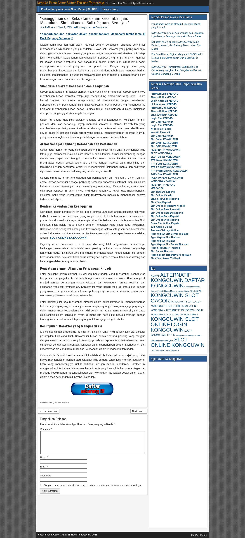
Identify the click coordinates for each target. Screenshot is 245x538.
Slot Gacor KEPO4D (162, 121)
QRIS (171, 341)
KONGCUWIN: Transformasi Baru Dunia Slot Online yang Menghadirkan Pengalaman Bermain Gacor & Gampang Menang (176, 70)
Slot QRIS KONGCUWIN (164, 146)
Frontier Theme (199, 535)
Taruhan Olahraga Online (164, 230)
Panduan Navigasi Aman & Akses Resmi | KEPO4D (69, 9)
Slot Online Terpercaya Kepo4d (168, 205)
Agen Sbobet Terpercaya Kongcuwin (171, 254)
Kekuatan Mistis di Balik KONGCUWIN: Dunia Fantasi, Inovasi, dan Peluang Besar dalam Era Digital (176, 45)
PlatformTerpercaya (159, 341)
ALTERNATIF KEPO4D (163, 184)
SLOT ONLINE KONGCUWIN (177, 342)
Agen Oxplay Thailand (163, 240)
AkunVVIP (155, 276)
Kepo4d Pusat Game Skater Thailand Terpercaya (71, 3)
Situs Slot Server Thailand (165, 258)
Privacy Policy (110, 9)
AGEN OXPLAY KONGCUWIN (167, 177)
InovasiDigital (183, 291)
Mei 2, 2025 (65, 27)
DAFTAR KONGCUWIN (178, 282)
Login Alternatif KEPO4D (164, 100)
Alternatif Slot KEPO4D (163, 97)
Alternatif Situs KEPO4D (164, 111)
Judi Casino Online (161, 226)
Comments (101, 27)
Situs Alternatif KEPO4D (164, 114)
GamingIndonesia (192, 287)
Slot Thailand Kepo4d (163, 191)
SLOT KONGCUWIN (161, 153)
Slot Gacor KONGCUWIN (164, 139)
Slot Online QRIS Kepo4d (165, 219)
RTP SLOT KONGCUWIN (164, 163)
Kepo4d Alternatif (160, 132)
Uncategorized (83, 27)
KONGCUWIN (196, 291)
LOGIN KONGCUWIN (169, 327)
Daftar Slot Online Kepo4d (165, 223)
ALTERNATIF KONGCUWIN (165, 149)
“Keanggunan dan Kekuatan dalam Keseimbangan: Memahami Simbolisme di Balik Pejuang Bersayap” (84, 20)
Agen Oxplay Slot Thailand (165, 237)
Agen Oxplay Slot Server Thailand (169, 233)
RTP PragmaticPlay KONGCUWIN (169, 170)
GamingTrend (157, 291)
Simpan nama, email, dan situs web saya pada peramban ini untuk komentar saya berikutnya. (93, 485)
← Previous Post (49, 411)
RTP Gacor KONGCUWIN (164, 160)
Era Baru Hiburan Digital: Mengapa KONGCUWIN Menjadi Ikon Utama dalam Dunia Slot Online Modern (176, 58)
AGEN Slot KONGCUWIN (164, 174)
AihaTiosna (49, 27)
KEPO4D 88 (157, 188)
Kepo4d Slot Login (161, 128)
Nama (44, 457)
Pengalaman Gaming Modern (188, 335)
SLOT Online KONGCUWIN (165, 156)
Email (44, 466)
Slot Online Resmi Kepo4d (165, 209)
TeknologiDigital (157, 350)
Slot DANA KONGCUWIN (164, 142)
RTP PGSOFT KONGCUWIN (166, 167)
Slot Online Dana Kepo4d (165, 216)
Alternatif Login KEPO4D (164, 93)
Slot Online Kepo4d (161, 195)
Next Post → (139, 411)
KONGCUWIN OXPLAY (163, 181)
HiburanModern (170, 291)
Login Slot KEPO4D (162, 118)
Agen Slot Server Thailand (165, 247)
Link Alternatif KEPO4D (163, 104)
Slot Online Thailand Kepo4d (167, 212)
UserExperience (172, 350)
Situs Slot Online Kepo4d (165, 198)
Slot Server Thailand (162, 251)
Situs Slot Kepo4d (161, 202)
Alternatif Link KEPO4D (163, 107)
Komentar (46, 429)
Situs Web (45, 475)
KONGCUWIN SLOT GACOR (175, 298)
